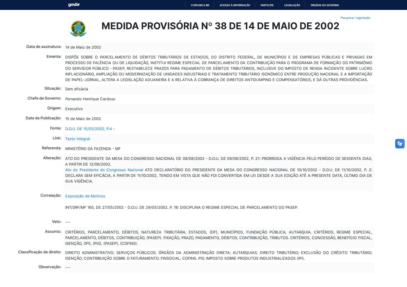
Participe (267, 5)
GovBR (74, 5)
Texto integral (77, 138)
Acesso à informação (235, 5)
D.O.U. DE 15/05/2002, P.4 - (90, 128)
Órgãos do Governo (325, 5)
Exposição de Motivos (85, 196)
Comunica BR (200, 5)
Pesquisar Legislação (355, 18)
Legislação (292, 5)
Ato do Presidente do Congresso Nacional (104, 169)
